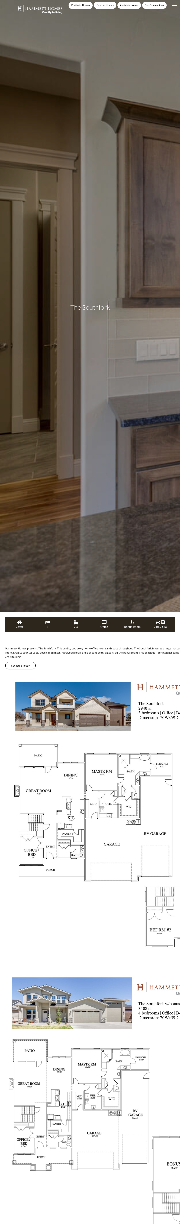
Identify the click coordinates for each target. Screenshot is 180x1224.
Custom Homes (105, 5)
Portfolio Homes (80, 5)
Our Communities (154, 5)
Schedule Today (20, 665)
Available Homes (129, 5)
